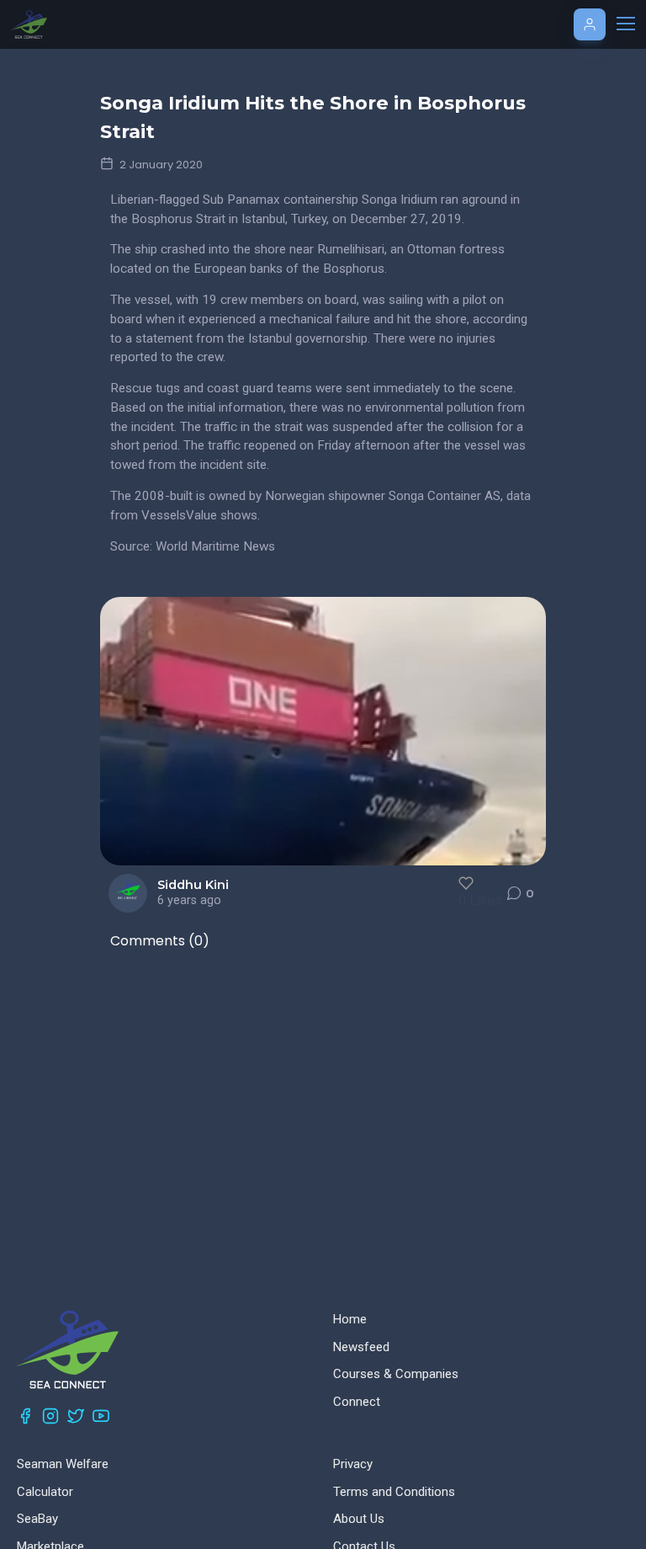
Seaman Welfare (63, 1464)
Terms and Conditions (394, 1491)
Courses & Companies (395, 1373)
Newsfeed (361, 1347)
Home (350, 1319)
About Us (358, 1518)
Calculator (45, 1491)
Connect (356, 1401)
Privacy (353, 1464)
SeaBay (37, 1518)
